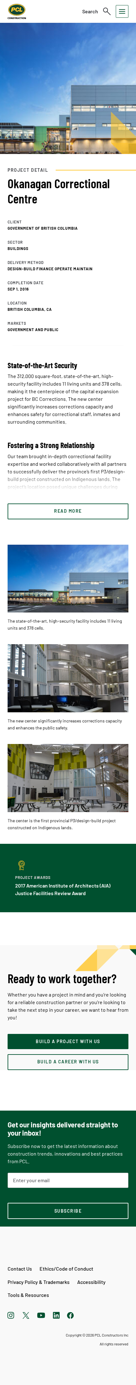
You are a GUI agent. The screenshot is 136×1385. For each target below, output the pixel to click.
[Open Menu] (122, 11)
